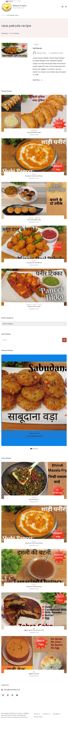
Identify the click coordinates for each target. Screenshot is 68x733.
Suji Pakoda (37, 48)
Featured (30, 218)
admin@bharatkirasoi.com (12, 690)
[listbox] (34, 402)
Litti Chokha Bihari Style (34, 220)
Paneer (34, 174)
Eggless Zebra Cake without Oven (34, 630)
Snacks (36, 44)
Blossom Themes (6, 717)
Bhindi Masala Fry (34, 499)
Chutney (34, 585)
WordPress (24, 717)
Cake (34, 628)
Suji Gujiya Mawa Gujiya (34, 132)
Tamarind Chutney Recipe (34, 586)
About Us (37, 714)
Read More (36, 80)
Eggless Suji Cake (34, 673)
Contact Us (46, 714)
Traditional (34, 130)
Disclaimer (56, 714)
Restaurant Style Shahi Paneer (34, 176)
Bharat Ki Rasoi (19, 5)
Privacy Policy (38, 717)
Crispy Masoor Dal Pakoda (34, 262)
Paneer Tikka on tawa (34, 306)
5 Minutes (34, 497)
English (10, 1)
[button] (31, 448)
